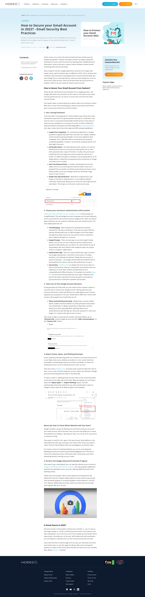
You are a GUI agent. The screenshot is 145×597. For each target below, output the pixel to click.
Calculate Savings (114, 74)
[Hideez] (29, 562)
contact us (56, 550)
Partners (68, 578)
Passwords (25, 21)
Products (27, 4)
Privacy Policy (92, 575)
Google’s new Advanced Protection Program (59, 467)
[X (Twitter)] (74, 589)
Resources (54, 4)
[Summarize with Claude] (26, 78)
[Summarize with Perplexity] (31, 78)
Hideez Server (48, 575)
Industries (35, 4)
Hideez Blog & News (32, 15)
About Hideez (70, 575)
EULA (89, 584)
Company (64, 4)
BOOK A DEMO (125, 4)
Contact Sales (70, 581)
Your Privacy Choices (85, 594)
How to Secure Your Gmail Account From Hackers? (29, 62)
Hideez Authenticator (50, 578)
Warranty (90, 581)
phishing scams (60, 369)
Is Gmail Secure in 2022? (29, 67)
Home (23, 15)
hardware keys (64, 265)
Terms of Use (92, 578)
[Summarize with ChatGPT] (21, 78)
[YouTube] (71, 589)
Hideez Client (48, 581)
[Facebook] (67, 589)
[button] (136, 4)
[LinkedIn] (78, 589)
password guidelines (87, 126)
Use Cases (45, 4)
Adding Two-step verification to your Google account (62, 214)
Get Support (69, 584)
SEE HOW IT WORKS (110, 4)
